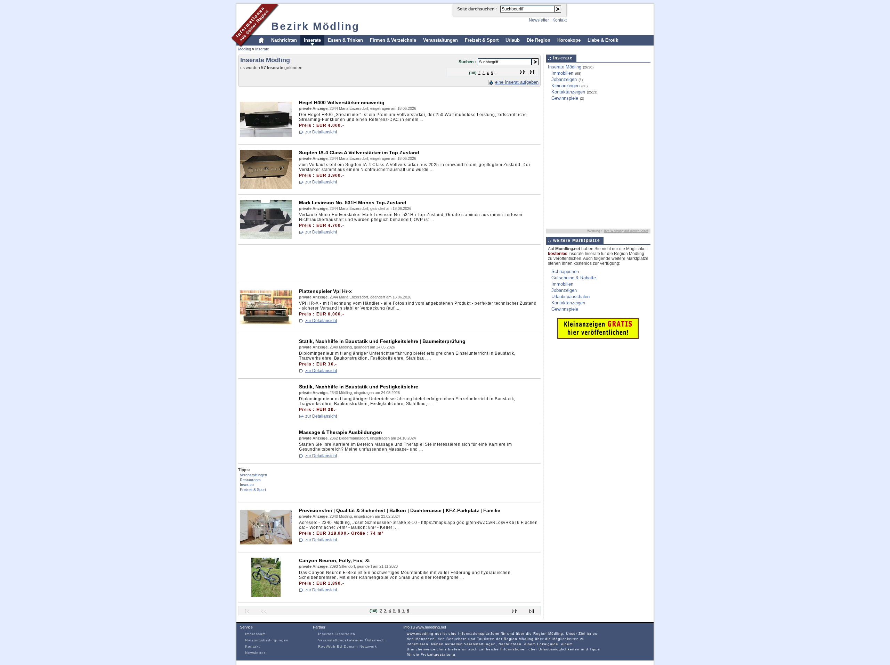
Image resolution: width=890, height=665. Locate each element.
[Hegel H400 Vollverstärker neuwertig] (266, 137)
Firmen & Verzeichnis (393, 40)
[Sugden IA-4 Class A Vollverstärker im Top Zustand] (266, 187)
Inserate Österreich (336, 634)
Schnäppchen (565, 271)
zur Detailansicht (321, 132)
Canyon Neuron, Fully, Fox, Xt (334, 560)
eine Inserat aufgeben (517, 82)
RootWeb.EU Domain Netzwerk (347, 646)
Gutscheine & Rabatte (573, 277)
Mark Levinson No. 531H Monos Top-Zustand (352, 202)
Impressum (255, 634)
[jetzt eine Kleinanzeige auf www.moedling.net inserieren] (598, 337)
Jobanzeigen (564, 79)
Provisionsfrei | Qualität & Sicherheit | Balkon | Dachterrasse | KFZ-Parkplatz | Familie (399, 510)
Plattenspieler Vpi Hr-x (325, 291)
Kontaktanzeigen (568, 92)
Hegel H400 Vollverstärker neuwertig (342, 102)
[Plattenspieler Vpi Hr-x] (266, 326)
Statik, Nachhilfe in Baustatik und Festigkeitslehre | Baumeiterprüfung (382, 341)
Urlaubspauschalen (570, 296)
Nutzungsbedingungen (267, 640)
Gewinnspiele (564, 98)
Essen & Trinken (345, 40)
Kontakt (559, 20)
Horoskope (569, 40)
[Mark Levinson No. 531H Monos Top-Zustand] (266, 237)
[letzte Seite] (532, 71)
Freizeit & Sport (482, 40)
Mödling (244, 49)
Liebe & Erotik (603, 40)
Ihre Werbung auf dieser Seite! (626, 231)
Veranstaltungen (440, 40)
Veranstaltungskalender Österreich (351, 640)
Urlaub (512, 40)
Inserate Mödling (564, 66)
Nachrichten (284, 40)
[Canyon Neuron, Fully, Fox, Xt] (266, 595)
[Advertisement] (364, 92)
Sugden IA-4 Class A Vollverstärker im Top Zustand (359, 152)
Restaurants (250, 480)
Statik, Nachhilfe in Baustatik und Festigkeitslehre (358, 386)
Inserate (312, 40)
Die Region (538, 40)
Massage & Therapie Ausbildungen (340, 432)
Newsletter (539, 20)
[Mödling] (255, 46)
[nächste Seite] (523, 71)
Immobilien (562, 73)
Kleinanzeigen (565, 85)
